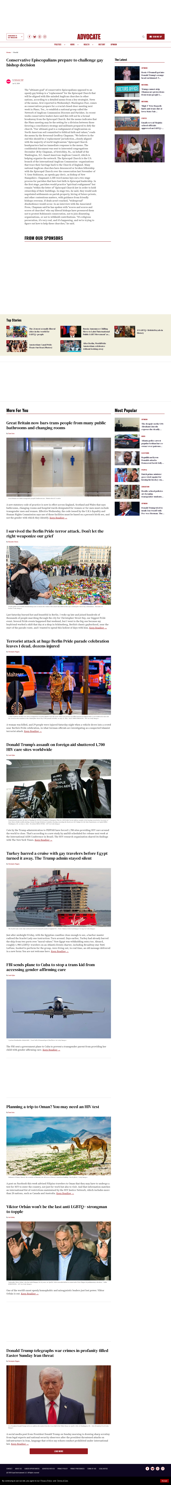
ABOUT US (18, 1468)
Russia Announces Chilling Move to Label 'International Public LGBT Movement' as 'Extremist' (96, 333)
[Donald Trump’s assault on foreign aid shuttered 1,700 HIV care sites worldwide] (58, 789)
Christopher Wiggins (14, 652)
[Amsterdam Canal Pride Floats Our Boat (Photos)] (16, 346)
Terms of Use (62, 1481)
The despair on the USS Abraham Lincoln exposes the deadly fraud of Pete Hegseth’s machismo (152, 429)
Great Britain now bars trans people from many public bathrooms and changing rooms (56, 425)
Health (86, 44)
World (15, 52)
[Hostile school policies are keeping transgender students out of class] (127, 491)
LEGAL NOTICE (103, 1468)
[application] (140, 148)
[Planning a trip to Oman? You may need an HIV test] (58, 1146)
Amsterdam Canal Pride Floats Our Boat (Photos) (40, 346)
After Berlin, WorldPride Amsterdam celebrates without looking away (94, 346)
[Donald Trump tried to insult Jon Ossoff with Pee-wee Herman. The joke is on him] (127, 508)
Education (145, 487)
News (72, 44)
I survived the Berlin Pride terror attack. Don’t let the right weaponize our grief (55, 533)
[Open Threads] (40, 37)
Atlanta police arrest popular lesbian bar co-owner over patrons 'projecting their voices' (152, 444)
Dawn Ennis (11, 433)
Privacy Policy (46, 1481)
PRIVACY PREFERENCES (77, 1468)
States (144, 118)
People (144, 470)
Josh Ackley (11, 1217)
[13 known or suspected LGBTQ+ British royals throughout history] (124, 331)
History (101, 44)
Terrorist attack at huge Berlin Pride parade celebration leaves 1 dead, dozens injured (57, 643)
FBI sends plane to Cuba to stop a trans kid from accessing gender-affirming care (50, 967)
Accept (164, 1481)
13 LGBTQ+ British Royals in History (150, 331)
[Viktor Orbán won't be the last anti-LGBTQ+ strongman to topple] (58, 1251)
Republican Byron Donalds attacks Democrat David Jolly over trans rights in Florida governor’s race (152, 463)
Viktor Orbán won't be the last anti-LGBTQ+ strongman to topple (56, 1209)
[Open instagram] (45, 37)
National (144, 85)
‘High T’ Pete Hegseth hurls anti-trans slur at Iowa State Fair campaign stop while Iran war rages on (151, 111)
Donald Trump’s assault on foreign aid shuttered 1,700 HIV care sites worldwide (55, 747)
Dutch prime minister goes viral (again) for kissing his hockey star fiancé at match (152, 478)
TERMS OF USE (91, 1468)
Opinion (114, 44)
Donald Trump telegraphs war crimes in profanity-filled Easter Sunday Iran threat (57, 1353)
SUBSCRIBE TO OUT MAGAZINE (12, 37)
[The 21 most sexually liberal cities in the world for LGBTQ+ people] (16, 331)
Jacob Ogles (11, 755)
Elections (145, 453)
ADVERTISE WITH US (48, 1468)
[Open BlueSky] (34, 37)
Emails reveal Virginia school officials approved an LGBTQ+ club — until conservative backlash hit (152, 129)
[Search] (143, 36)
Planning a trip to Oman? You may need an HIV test (52, 1107)
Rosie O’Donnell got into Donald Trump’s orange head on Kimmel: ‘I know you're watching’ (152, 76)
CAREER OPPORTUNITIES (31, 1468)
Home (8, 52)
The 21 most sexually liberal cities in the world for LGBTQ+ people (42, 331)
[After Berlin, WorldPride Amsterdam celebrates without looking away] (70, 346)
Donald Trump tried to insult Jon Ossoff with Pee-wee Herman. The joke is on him (152, 512)
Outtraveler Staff (18, 80)
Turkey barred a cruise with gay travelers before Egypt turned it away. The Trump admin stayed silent (57, 855)
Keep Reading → (58, 517)
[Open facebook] (29, 37)
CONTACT (9, 1468)
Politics (57, 44)
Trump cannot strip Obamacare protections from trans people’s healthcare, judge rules (152, 93)
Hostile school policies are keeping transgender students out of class (152, 495)
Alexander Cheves (13, 542)
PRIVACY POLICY (62, 1468)
